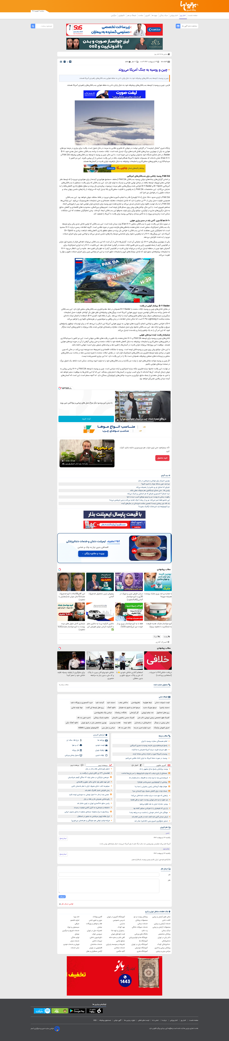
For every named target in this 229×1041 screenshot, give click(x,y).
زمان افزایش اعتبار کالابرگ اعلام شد (97, 790)
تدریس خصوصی (119, 920)
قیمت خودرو (100, 745)
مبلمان (99, 927)
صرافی (77, 923)
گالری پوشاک (97, 916)
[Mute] (121, 420)
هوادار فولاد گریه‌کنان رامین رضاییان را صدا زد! (151, 786)
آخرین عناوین (161, 765)
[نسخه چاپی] (61, 62)
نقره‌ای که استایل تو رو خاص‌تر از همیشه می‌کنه (153, 487)
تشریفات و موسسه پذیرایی (115, 944)
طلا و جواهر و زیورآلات (94, 923)
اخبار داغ (135, 765)
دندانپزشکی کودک (163, 944)
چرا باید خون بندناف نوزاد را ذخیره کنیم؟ (155, 484)
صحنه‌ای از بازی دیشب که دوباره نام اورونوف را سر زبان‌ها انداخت (144, 773)
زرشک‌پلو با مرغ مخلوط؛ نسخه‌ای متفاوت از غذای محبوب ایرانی (87, 811)
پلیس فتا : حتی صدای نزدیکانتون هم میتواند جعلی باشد (150, 490)
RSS (95, 1020)
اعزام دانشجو (75, 920)
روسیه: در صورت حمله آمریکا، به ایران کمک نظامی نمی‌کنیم (146, 758)
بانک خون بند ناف (124, 727)
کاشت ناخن (166, 920)
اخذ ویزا (76, 916)
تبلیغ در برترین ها (129, 1020)
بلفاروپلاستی (135, 702)
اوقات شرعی (100, 755)
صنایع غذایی (120, 941)
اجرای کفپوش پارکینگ (161, 727)
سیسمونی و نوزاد (73, 927)
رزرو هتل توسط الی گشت (95, 707)
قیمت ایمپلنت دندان (162, 702)
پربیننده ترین (102, 765)
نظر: (169, 880)
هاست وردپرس (115, 722)
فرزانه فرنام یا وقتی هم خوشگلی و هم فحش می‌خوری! (90, 820)
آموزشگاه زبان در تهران (139, 944)
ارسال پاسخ (63, 838)
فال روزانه (75, 750)
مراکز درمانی (166, 930)
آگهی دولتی (117, 1020)
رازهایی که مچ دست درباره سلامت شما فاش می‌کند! (149, 795)
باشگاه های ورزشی (141, 934)
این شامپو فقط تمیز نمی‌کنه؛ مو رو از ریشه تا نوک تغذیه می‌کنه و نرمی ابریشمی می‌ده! (139, 500)
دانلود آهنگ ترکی (72, 722)
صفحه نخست (192, 15)
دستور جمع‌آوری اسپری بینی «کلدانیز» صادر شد (151, 821)
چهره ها (155, 15)
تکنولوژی (121, 15)
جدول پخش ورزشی (72, 755)
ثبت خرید (86, 419)
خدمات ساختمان (96, 944)
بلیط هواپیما (147, 702)
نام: (169, 874)
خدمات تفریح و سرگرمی (70, 930)
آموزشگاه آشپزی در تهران (116, 916)
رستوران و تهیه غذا (118, 930)
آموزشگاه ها (143, 941)
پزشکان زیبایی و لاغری (162, 947)
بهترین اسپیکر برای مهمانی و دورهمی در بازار (154, 480)
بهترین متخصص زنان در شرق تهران (93, 722)
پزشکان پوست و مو (141, 916)
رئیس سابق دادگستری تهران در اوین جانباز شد (93, 803)
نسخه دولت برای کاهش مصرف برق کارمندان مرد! (149, 791)
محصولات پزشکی (141, 920)
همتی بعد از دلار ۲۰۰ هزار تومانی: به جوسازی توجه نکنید (89, 794)
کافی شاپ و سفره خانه (117, 937)
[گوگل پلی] (77, 1011)
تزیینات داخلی (97, 941)
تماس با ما (155, 1020)
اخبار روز (183, 15)
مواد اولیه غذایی (77, 707)
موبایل (77, 934)
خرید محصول (162, 458)
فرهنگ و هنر (131, 15)
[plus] (70, 61)
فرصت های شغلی (143, 1020)
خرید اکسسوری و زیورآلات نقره (82, 702)
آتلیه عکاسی (120, 951)
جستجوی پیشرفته (105, 1020)
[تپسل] (59, 388)
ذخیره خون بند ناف (84, 717)
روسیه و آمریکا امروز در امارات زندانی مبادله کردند (150, 754)
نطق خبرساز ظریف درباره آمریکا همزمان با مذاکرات (149, 749)
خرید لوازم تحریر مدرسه (142, 727)
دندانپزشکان (166, 941)
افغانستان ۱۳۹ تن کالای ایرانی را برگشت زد (95, 773)
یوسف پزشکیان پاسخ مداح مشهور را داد (154, 769)
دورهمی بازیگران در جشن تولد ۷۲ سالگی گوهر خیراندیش (88, 777)
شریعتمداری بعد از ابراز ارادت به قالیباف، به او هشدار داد (148, 778)
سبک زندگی (163, 15)
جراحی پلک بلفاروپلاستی (103, 712)
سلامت (141, 15)
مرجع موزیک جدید (150, 707)
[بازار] (59, 1011)
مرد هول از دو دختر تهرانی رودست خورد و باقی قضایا (149, 800)
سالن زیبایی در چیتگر (161, 722)
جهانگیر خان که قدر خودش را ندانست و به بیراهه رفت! (148, 812)
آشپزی (147, 15)
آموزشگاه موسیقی (141, 947)
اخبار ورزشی (174, 15)
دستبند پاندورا (164, 707)
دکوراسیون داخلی (96, 937)
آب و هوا (75, 745)
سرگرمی (114, 15)
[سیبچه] (94, 1011)
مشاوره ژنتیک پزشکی (101, 717)
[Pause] (117, 420)
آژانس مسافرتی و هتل (94, 951)
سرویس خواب (97, 934)
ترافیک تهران (99, 750)
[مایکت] (42, 1011)
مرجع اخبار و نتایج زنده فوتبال (129, 707)
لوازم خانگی (75, 937)
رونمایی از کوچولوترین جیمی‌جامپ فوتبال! (152, 782)
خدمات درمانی (143, 923)
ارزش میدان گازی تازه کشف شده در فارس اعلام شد (150, 816)
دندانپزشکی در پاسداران (143, 722)
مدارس (122, 923)
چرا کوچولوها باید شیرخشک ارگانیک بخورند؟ (154, 506)
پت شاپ (145, 930)
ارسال (62, 897)
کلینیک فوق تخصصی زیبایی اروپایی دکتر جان (153, 717)
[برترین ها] (188, 6)
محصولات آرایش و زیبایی (161, 927)
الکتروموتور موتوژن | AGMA (88, 727)
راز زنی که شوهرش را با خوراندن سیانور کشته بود (150, 808)
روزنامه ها (101, 740)
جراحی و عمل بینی (108, 727)
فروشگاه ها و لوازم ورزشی (138, 937)
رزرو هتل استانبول (163, 712)
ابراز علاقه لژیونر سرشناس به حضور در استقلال (93, 816)
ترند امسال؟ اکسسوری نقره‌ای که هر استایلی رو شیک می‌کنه (148, 493)
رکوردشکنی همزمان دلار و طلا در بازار (97, 799)
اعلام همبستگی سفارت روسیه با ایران (154, 741)
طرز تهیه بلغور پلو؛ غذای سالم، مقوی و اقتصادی (93, 782)
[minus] (64, 62)
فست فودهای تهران (118, 934)
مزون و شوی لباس (95, 920)
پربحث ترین (74, 765)
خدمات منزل (74, 941)
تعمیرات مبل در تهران (94, 930)
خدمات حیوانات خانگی (140, 927)
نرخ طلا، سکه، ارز (73, 740)
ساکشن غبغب (123, 702)
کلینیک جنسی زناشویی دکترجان (123, 717)
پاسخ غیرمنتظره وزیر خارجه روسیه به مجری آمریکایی (148, 745)
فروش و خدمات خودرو (71, 944)
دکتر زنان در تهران (164, 937)
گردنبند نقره (100, 702)
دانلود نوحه (127, 722)
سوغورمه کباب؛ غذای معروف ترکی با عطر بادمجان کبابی (90, 786)
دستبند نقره (111, 702)
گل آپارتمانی (134, 712)
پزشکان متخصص (164, 934)
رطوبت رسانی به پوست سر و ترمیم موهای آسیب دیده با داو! (148, 497)
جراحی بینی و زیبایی (163, 951)
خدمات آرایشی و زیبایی (162, 923)
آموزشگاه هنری (142, 951)
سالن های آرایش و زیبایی (161, 916)
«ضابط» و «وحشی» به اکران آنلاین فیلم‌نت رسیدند (92, 807)
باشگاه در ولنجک (121, 712)
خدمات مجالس (119, 947)
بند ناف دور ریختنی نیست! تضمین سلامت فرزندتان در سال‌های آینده (145, 503)
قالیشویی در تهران (95, 947)
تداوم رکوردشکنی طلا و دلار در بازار (97, 769)
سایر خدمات (75, 947)
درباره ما (164, 1020)
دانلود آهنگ (111, 707)
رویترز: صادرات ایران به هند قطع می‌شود (154, 804)
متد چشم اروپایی (147, 712)
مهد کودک (121, 927)
